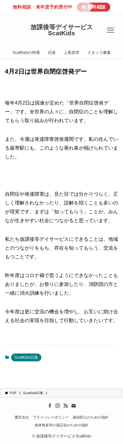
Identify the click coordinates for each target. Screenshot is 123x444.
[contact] (73, 406)
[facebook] (50, 406)
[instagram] (58, 406)
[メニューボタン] (110, 30)
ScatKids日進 (26, 357)
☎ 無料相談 (93, 7)
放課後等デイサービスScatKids (62, 30)
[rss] (66, 406)
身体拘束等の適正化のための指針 (61, 425)
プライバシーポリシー (51, 417)
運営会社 (21, 417)
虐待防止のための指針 (90, 417)
